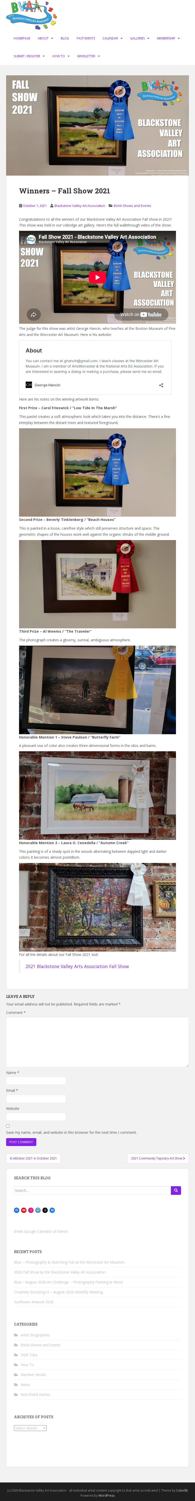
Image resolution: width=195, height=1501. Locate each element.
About (43, 38)
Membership (166, 38)
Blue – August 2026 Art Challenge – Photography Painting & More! (68, 1282)
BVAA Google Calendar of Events (41, 1231)
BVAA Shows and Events (132, 205)
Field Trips (29, 1354)
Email (12, 1090)
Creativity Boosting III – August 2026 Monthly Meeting (58, 1292)
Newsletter (86, 56)
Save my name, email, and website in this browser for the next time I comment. (71, 1132)
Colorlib (182, 1490)
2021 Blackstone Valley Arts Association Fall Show (77, 966)
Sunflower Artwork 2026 (34, 1301)
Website (12, 1108)
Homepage (22, 38)
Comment (16, 1012)
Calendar (110, 38)
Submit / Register (27, 56)
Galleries (137, 38)
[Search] (176, 1190)
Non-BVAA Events (35, 1394)
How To (58, 56)
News (25, 1384)
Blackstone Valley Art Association (79, 205)
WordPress (107, 1495)
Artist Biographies (35, 1335)
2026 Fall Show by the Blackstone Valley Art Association (60, 1272)
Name (12, 1072)
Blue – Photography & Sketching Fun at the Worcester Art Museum (69, 1262)
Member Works (33, 1374)
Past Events (86, 38)
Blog (65, 38)
